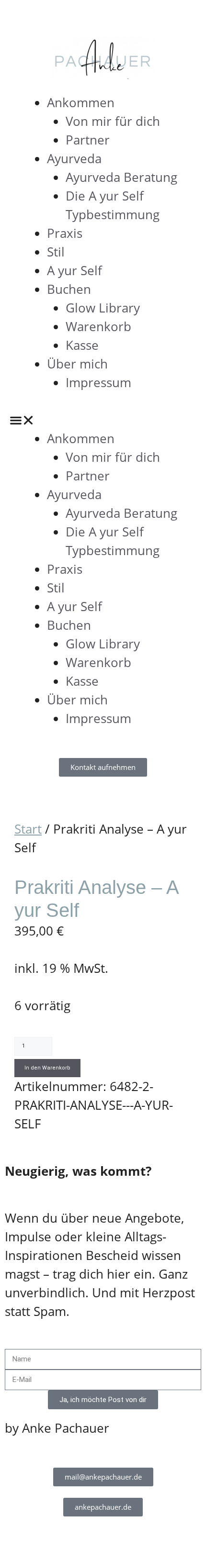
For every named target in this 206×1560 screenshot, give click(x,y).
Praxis (64, 233)
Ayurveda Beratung (121, 177)
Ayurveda (74, 158)
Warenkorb (98, 326)
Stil (56, 251)
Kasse (82, 345)
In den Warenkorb (47, 1068)
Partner (88, 139)
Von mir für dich (113, 121)
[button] (103, 420)
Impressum (98, 382)
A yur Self (74, 270)
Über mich (77, 363)
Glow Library (103, 307)
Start (28, 828)
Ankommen (80, 102)
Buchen (69, 289)
